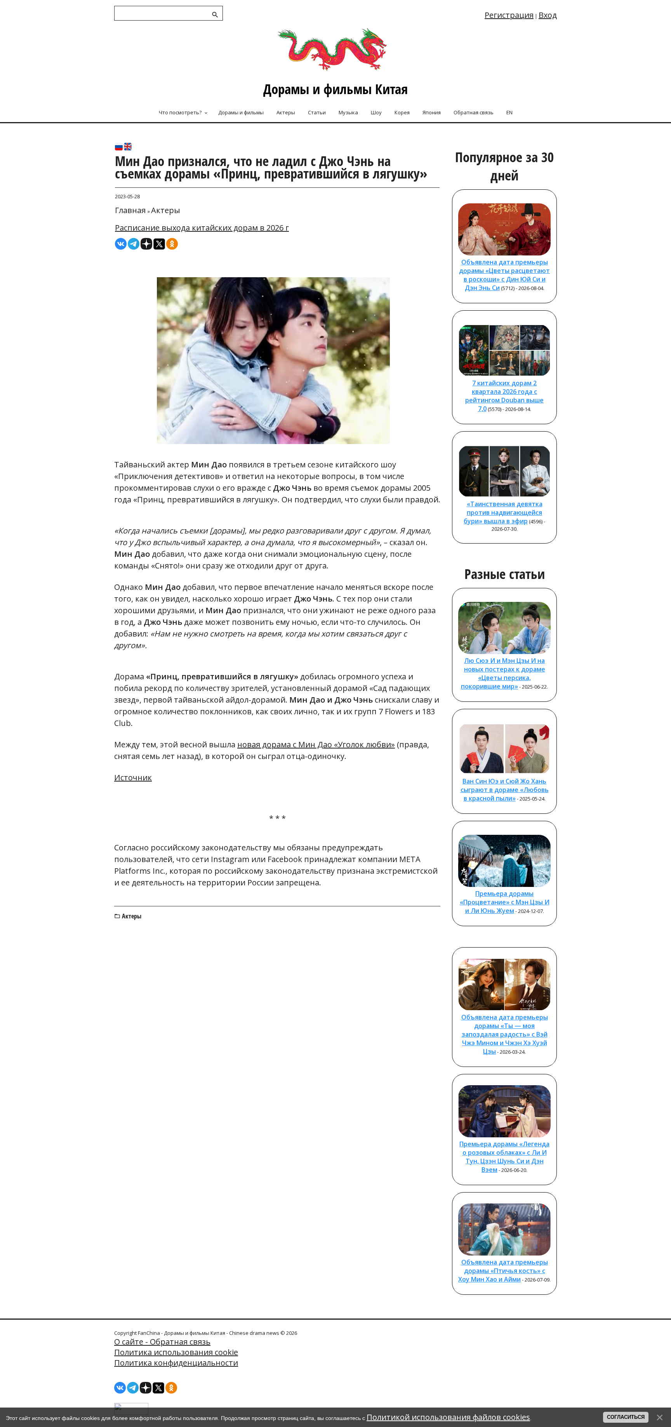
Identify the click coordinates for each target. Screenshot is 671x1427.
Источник (133, 777)
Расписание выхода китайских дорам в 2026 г (202, 227)
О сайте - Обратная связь (162, 1341)
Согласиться (626, 1417)
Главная (130, 210)
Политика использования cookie (176, 1352)
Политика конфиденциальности (176, 1362)
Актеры (165, 210)
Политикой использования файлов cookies (448, 1417)
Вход (548, 15)
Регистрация (509, 15)
